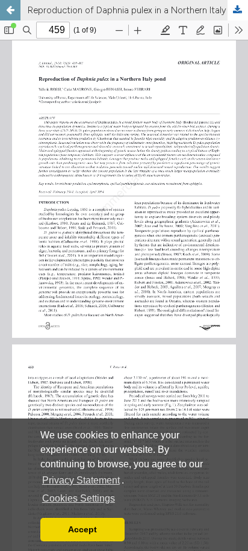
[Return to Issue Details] (10, 10)
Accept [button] (82, 529)
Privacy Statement (81, 480)
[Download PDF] (238, 10)
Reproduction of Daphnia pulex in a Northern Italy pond (138, 10)
